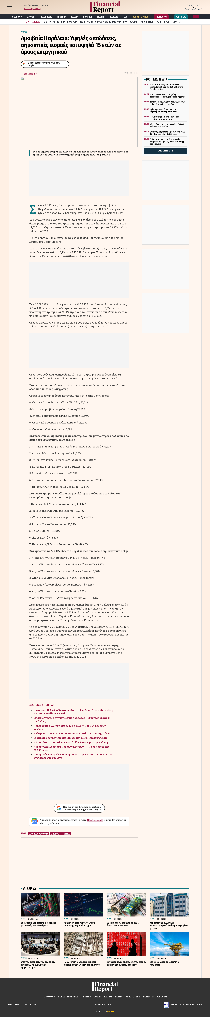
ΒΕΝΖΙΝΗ (133, 22)
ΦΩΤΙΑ (90, 22)
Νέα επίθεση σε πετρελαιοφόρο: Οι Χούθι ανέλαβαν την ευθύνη (71, 742)
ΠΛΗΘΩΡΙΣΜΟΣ (146, 22)
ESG (125, 17)
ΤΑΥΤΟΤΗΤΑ (111, 1005)
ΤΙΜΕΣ (166, 22)
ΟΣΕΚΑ (67, 834)
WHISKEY (110, 1011)
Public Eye (181, 17)
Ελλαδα (74, 17)
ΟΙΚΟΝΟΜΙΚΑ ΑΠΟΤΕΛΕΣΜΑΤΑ (108, 22)
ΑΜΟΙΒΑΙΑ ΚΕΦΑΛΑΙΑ (38, 834)
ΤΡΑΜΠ (159, 22)
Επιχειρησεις (45, 17)
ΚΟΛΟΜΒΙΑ (72, 22)
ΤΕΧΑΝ (82, 22)
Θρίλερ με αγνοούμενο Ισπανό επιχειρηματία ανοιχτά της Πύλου (72, 733)
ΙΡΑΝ (125, 22)
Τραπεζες (113, 17)
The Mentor (161, 17)
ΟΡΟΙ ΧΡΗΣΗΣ (100, 1005)
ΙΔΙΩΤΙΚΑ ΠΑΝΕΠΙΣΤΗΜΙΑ (54, 22)
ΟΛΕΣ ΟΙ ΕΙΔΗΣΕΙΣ (165, 151)
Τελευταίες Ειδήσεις (32, 8)
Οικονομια (16, 17)
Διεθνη (100, 17)
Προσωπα (61, 17)
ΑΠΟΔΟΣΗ (55, 834)
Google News (95, 820)
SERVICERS (176, 22)
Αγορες (30, 17)
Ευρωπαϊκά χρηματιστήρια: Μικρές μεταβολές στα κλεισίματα (70, 737)
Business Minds (140, 17)
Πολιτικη (87, 17)
